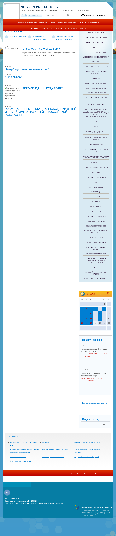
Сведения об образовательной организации (32, 22)
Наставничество (96, 144)
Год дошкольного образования (96, 279)
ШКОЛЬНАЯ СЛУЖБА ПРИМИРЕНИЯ (96, 167)
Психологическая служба (96, 93)
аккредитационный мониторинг (96, 57)
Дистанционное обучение (96, 52)
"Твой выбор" (13, 76)
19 (91, 318)
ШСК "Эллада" (96, 192)
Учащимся (96, 78)
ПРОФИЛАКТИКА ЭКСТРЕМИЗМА (96, 177)
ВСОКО (96, 126)
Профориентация (96, 187)
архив (96, 267)
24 (82, 323)
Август (107, 293)
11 (86, 313)
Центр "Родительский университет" (27, 69)
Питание (96, 47)
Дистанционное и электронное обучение (96, 150)
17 (82, 318)
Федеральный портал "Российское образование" (55, 449)
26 (91, 323)
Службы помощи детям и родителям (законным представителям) (96, 260)
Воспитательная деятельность (96, 83)
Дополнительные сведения (96, 42)
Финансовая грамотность (96, 242)
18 (86, 318)
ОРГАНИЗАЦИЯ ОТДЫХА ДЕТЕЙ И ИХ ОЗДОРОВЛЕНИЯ (96, 232)
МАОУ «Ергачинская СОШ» (39, 7)
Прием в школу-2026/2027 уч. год (96, 67)
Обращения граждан (96, 33)
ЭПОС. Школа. (96, 197)
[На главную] (22, 15)
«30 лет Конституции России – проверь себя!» (94, 379)
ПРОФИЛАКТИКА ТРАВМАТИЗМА (96, 216)
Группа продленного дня (96, 254)
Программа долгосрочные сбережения (53, 457)
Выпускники (96, 163)
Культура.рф (45, 442)
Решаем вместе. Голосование (18, 457)
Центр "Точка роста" (96, 237)
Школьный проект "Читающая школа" (96, 248)
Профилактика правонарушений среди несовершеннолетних (96, 157)
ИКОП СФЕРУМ (96, 202)
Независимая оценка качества (95, 403)
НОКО (96, 121)
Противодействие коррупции (96, 37)
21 (100, 318)
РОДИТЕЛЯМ (96, 172)
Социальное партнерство (96, 226)
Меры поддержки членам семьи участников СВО (95, 355)
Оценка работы (26, 461)
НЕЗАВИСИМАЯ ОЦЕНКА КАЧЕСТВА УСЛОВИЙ (48, 28)
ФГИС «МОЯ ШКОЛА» (96, 206)
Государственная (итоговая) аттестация (96, 98)
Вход (104, 424)
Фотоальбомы (72, 28)
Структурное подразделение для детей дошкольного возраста (78, 22)
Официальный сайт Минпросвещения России (87, 442)
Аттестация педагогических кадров (96, 138)
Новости (52, 22)
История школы (96, 62)
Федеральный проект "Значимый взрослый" (86, 457)
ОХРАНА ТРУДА (96, 211)
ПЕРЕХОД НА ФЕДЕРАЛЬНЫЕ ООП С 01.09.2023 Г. (96, 132)
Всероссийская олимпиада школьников (96, 72)
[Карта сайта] (25, 15)
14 (100, 313)
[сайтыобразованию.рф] (110, 5)
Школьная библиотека (96, 221)
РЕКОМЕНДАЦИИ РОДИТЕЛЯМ (42, 88)
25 (86, 323)
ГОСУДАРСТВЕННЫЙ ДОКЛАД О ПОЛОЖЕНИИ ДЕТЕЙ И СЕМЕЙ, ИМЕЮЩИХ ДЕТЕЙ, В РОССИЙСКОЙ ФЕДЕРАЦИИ (40, 111)
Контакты (83, 28)
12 (91, 313)
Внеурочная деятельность (96, 88)
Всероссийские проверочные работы (96, 273)
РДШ (96, 182)
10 (82, 313)
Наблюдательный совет (96, 104)
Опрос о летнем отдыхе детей (41, 48)
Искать (68, 15)
